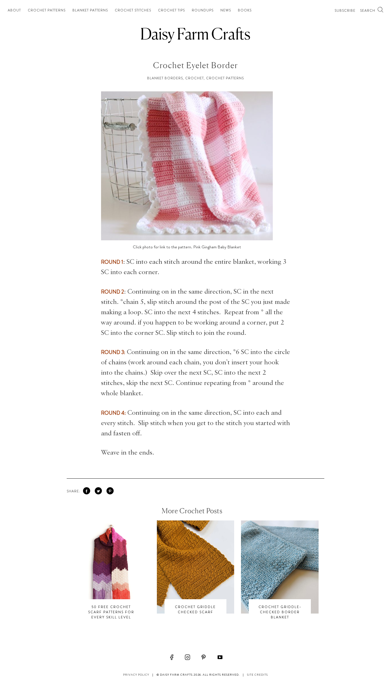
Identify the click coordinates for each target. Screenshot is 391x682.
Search (368, 10)
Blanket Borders (165, 78)
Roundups (203, 10)
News (225, 10)
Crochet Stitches (133, 10)
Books (245, 10)
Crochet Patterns (47, 10)
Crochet (194, 78)
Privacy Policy (136, 675)
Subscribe (345, 10)
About (14, 10)
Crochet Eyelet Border (195, 65)
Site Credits (257, 675)
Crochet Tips (171, 10)
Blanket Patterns (90, 10)
